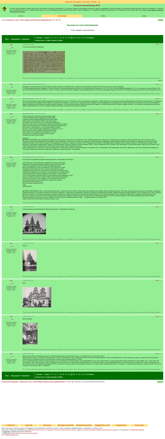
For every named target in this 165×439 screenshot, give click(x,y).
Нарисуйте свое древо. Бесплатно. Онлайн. (81, 2)
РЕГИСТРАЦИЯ (62, 16)
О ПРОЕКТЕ (10, 425)
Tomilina (60, 40)
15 (60, 38)
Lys (11, 44)
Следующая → (26, 39)
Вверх (157, 44)
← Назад (46, 38)
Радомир (54, 40)
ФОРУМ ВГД (139, 425)
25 (87, 38)
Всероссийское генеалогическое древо (24, 433)
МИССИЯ (29, 425)
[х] (99, 2)
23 (82, 38)
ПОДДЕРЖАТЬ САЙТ (102, 425)
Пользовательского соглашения (42, 430)
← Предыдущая (14, 39)
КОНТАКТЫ (47, 425)
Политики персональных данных (65, 430)
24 (84, 38)
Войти (103, 16)
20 (74, 38)
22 (79, 38)
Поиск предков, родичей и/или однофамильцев (36, 20)
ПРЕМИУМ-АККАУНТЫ (84, 425)
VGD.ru (21, 16)
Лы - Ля (58, 20)
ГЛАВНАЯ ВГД (121, 425)
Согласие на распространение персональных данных (99, 430)
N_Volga (47, 40)
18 (68, 38)
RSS (30, 431)
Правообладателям (11, 435)
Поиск (144, 16)
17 (66, 38)
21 (76, 38)
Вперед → (91, 38)
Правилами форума (137, 430)
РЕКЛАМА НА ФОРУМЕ (65, 425)
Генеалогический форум (10, 382)
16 (63, 38)
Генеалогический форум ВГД (87, 5)
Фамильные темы (13, 20)
